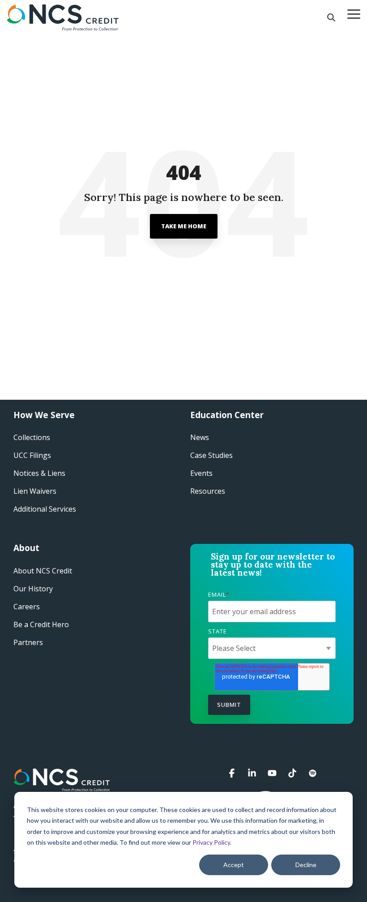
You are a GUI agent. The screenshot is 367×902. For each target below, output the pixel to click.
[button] (353, 13)
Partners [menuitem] (28, 642)
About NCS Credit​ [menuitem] (42, 571)
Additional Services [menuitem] (44, 509)
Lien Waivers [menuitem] (34, 491)
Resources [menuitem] (207, 491)
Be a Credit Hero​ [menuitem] (41, 624)
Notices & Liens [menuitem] (39, 473)
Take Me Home (183, 226)
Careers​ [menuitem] (26, 606)
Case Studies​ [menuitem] (211, 455)
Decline (305, 864)
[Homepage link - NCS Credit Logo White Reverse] (61, 786)
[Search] (331, 17)
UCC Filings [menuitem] (32, 455)
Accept (233, 864)
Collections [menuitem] (31, 437)
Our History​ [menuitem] (33, 589)
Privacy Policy (211, 842)
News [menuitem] (199, 437)
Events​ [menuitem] (201, 473)
